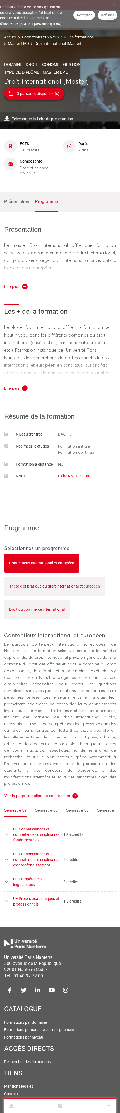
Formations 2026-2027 (42, 37)
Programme (46, 201)
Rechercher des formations (27, 1061)
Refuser (107, 15)
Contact (11, 1093)
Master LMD (18, 43)
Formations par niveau (23, 1037)
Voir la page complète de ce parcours (37, 795)
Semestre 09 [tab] (77, 810)
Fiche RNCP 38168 (74, 476)
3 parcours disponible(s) (38, 93)
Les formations (81, 37)
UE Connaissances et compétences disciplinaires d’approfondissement (36, 859)
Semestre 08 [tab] (46, 810)
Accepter (84, 15)
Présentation (16, 201)
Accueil (10, 37)
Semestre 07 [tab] (15, 810)
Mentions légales (18, 1086)
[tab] (41, 563)
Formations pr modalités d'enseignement (39, 1029)
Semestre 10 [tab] (108, 810)
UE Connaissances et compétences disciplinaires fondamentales (36, 834)
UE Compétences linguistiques (27, 881)
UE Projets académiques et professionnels (36, 901)
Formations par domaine (25, 1022)
